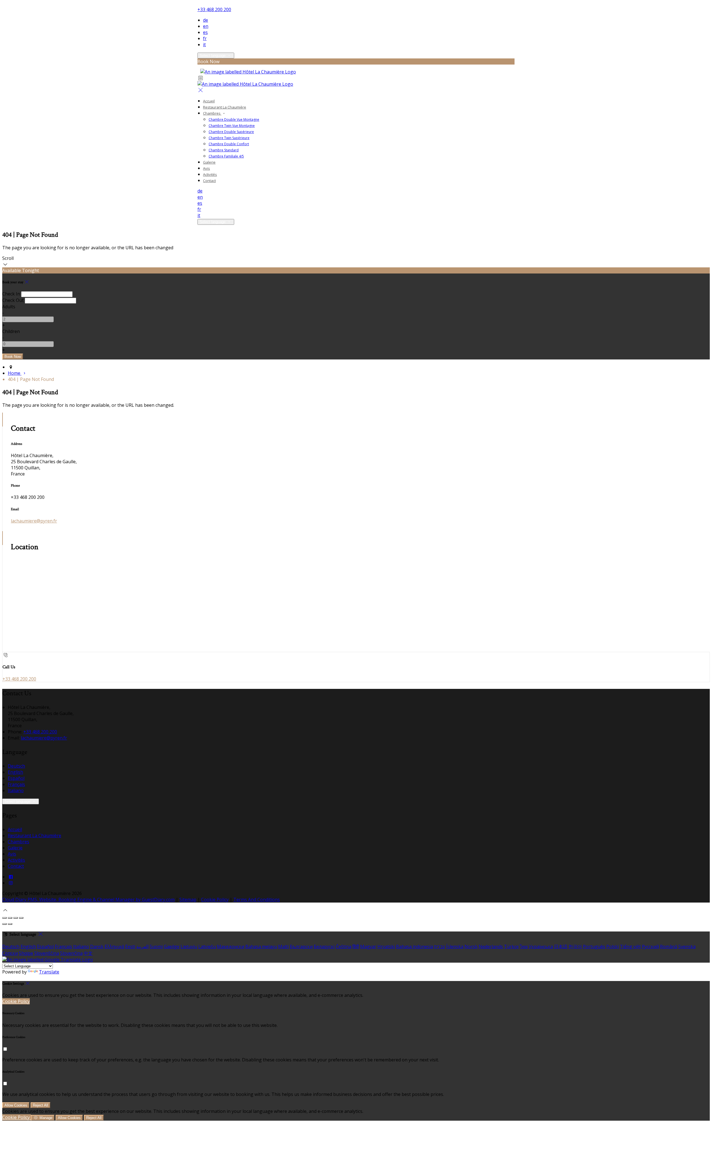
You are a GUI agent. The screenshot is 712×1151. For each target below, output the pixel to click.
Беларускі (324, 946)
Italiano (16, 790)
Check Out (13, 300)
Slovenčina (71, 953)
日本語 (560, 946)
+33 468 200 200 (214, 9)
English (15, 772)
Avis (206, 168)
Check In (11, 294)
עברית (439, 946)
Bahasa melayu (261, 946)
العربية (142, 946)
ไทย (524, 946)
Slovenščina (46, 953)
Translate (49, 972)
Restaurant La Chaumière (224, 107)
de (205, 20)
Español (16, 778)
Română (668, 946)
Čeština (343, 946)
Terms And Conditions (256, 899)
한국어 (575, 946)
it (204, 44)
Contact (209, 180)
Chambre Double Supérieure (231, 131)
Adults (8, 307)
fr (205, 38)
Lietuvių (189, 946)
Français (16, 784)
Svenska (687, 946)
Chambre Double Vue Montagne (234, 119)
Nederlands (491, 946)
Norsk (471, 946)
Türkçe (511, 946)
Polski (612, 946)
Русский (650, 946)
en (205, 26)
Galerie (209, 162)
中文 (88, 953)
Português (594, 946)
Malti (283, 946)
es (205, 32)
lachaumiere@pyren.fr (34, 521)
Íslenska (454, 946)
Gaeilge (171, 946)
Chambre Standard (224, 150)
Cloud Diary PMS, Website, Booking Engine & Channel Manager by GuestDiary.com (88, 899)
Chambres (212, 113)
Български (301, 946)
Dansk (96, 946)
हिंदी (355, 946)
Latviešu (207, 946)
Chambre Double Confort (229, 144)
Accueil (209, 100)
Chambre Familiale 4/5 (226, 156)
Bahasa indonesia (414, 946)
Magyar (368, 946)
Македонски (230, 946)
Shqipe (26, 953)
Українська (541, 946)
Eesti (130, 946)
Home (14, 373)
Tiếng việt (630, 946)
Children (11, 331)
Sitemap (187, 899)
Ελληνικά (114, 946)
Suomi (156, 946)
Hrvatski (386, 946)
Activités (210, 174)
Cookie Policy (215, 899)
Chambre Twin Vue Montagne (232, 125)
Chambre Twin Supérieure (229, 137)
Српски (10, 953)
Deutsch (16, 766)
